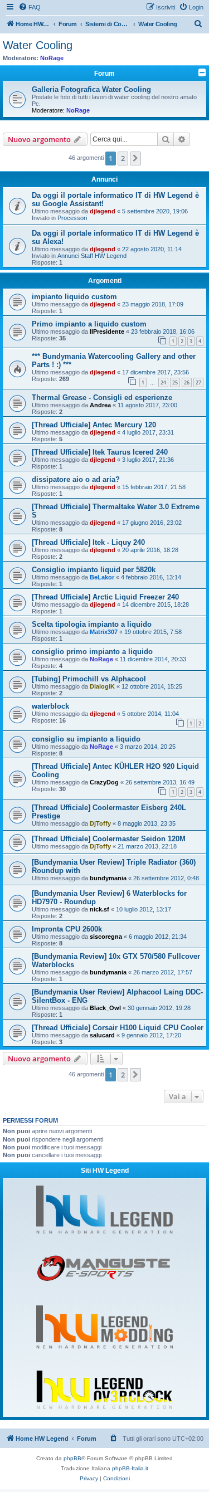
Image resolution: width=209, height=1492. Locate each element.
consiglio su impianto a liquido (86, 739)
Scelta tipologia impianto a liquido (92, 624)
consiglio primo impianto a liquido (92, 651)
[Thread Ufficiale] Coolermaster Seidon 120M (109, 839)
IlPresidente (107, 331)
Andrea (100, 405)
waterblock (50, 706)
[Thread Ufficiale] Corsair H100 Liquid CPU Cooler (117, 1027)
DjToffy (100, 823)
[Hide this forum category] (202, 72)
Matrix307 (104, 631)
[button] (135, 158)
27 (198, 382)
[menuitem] (29, 7)
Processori (72, 217)
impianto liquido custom (74, 296)
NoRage (52, 58)
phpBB (72, 1458)
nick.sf (99, 909)
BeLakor (102, 577)
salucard (102, 1035)
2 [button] (123, 158)
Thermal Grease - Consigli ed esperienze (102, 397)
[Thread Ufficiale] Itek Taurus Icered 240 (100, 452)
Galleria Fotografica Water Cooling (91, 89)
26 (186, 382)
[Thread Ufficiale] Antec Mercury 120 (94, 425)
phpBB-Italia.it (130, 1468)
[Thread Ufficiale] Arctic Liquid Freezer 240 (105, 597)
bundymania (108, 878)
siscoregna (106, 936)
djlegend (102, 211)
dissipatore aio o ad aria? (76, 479)
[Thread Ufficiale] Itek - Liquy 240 (88, 542)
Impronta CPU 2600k (67, 929)
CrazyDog (104, 782)
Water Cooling (37, 45)
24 (163, 382)
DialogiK (102, 686)
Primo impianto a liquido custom (89, 324)
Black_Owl (105, 1008)
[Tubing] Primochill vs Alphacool (89, 679)
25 (175, 382)
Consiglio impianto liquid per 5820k (93, 569)
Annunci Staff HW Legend (92, 255)
